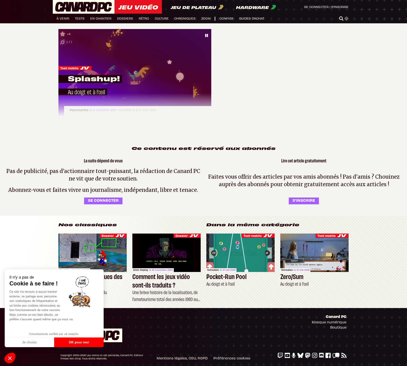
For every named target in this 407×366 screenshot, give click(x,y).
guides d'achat (251, 18)
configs (226, 18)
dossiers (125, 18)
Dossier (108, 236)
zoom (206, 18)
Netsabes (213, 269)
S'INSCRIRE (304, 200)
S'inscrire (340, 6)
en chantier (100, 18)
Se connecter (316, 6)
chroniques (184, 18)
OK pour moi (79, 342)
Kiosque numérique (329, 322)
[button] (10, 358)
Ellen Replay (140, 269)
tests (80, 18)
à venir (63, 18)
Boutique (338, 327)
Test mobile (69, 68)
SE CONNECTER (103, 200)
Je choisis (29, 342)
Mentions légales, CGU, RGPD (182, 358)
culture (162, 18)
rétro (144, 18)
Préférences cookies (231, 358)
